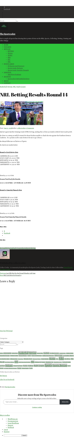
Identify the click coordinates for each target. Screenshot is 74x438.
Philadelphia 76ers (49, 362)
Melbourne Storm (14, 359)
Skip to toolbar (5, 415)
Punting (10, 248)
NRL (9, 62)
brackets (46, 353)
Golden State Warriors (48, 356)
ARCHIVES (7, 77)
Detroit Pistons (23, 356)
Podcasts (9, 365)
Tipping (19, 368)
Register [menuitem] (6, 432)
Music (57, 359)
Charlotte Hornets (5, 356)
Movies (10, 53)
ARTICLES (7, 49)
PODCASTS (7, 47)
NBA (9, 57)
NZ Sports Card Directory (16, 66)
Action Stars (15, 353)
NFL (9, 60)
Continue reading (37, 407)
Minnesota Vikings (36, 359)
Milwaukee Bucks (28, 359)
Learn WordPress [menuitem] (13, 423)
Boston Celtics (40, 353)
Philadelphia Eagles (58, 362)
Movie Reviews (45, 359)
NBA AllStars (67, 359)
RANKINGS (7, 72)
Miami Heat (20, 359)
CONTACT (7, 83)
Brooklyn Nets (62, 353)
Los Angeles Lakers (5, 359)
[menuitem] (39, 435)
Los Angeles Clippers (68, 356)
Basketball (3, 87)
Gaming (29, 355)
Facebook (7, 9)
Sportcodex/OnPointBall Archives (18, 79)
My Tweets (3, 376)
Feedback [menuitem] (11, 427)
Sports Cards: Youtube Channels (18, 70)
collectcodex (21, 128)
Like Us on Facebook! (7, 379)
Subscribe (65, 402)
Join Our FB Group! (6, 331)
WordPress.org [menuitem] (13, 419)
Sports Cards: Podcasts (15, 68)
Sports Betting (31, 248)
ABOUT (6, 81)
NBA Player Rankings (14, 74)
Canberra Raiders (69, 353)
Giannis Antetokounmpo (36, 355)
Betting (10, 87)
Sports (24, 248)
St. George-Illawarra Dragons (10, 368)
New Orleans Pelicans (9, 362)
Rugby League (21, 87)
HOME (6, 45)
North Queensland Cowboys (25, 362)
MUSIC (10, 55)
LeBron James (58, 355)
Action (1, 353)
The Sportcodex (7, 33)
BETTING (11, 51)
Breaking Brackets (54, 353)
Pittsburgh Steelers (66, 362)
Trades (31, 368)
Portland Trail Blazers (18, 366)
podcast (2, 366)
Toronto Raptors (25, 368)
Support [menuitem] (10, 425)
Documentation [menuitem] (13, 421)
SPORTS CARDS (9, 64)
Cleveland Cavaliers (14, 355)
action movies (7, 353)
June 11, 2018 (8, 128)
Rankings (30, 366)
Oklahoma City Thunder (40, 362)
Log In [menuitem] (6, 430)
